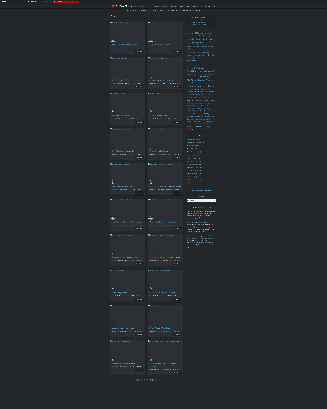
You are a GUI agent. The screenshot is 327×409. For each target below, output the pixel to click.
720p (181, 6)
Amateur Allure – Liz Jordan (122, 328)
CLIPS (157, 6)
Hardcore (212, 46)
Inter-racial (199, 49)
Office (197, 110)
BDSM (197, 77)
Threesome (191, 61)
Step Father (189, 121)
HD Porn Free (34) (195, 174)
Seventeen (203, 116)
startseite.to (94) (193, 146)
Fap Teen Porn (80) (194, 152)
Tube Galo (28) (194, 183)
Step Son (209, 121)
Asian (207, 36)
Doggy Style (200, 91)
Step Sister (204, 121)
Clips (210, 42)
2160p (201, 33)
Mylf (202, 105)
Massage (201, 103)
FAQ (201, 6)
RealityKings (190, 116)
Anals (188, 74)
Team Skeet (200, 58)
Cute (209, 89)
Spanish (193, 119)
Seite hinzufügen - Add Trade (201, 190)
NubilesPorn (190, 55)
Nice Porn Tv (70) (193, 155)
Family (202, 46)
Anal (200, 36)
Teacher (201, 123)
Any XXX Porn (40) (194, 164)
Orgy (201, 111)
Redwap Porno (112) (195, 139)
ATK (199, 74)
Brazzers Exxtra (202, 83)
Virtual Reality (173, 6)
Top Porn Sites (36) (195, 167)
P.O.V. (195, 55)
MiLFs (194, 106)
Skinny (212, 116)
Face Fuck (204, 94)
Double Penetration (209, 91)
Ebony (194, 46)
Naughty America (191, 108)
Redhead (189, 58)
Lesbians (198, 52)
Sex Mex (208, 116)
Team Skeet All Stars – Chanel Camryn (165, 257)
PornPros (189, 114)
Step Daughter (206, 119)
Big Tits (195, 39)
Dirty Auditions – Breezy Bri (122, 151)
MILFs (204, 52)
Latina (188, 52)
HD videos (193, 49)
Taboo (193, 123)
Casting (205, 86)
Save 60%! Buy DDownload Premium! (66, 2)
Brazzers (189, 43)
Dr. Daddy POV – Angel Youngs (124, 45)
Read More (139, 51)
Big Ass (212, 36)
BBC (194, 77)
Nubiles (208, 108)
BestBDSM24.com (34, 2)
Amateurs (195, 36)
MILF (189, 106)
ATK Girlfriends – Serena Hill (123, 364)
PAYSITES (164, 6)
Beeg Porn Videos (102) (196, 143)
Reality (211, 55)
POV (206, 55)
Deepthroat (190, 91)
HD (189, 49)
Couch (188, 89)
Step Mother (196, 121)
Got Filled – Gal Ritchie (120, 116)
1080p (187, 6)
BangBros (211, 74)
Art (204, 36)
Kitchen (199, 100)
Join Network (47, 2)
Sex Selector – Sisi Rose (121, 80)
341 (151, 380)
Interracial (206, 50)
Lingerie (196, 103)
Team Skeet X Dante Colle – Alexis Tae (165, 186)
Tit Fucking (207, 127)
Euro (199, 46)
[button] (324, 2)
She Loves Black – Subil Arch (123, 186)
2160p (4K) (194, 6)
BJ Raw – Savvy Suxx (158, 116)
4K (188, 33)
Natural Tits (206, 105)
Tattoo (196, 123)
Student (189, 123)
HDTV (204, 98)
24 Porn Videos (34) (195, 170)
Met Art (210, 103)
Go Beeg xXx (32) (194, 177)
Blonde (202, 39)
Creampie (190, 46)
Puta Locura (199, 114)
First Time (195, 98)
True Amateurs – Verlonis (159, 45)
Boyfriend (189, 83)
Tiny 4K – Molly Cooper (158, 151)
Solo (194, 58)
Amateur (189, 36)
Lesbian (193, 52)
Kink (196, 100)
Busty (204, 43)
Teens (205, 58)
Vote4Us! (207, 6)
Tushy (212, 126)
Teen (213, 124)
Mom (207, 52)
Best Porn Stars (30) (195, 180)
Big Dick (189, 39)
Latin (210, 49)
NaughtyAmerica (201, 108)
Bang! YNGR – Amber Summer (162, 293)
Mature (205, 103)
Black (196, 80)
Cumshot (204, 89)
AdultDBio (208, 33)
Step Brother (199, 119)
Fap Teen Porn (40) (194, 161)
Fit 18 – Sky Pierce (119, 293)
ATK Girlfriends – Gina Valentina (124, 257)
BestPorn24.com (20, 2)
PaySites (201, 55)
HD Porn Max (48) (194, 158)
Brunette (196, 42)
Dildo (195, 91)
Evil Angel (198, 94)
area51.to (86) (192, 149)
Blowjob (209, 39)
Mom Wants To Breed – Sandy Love (126, 222)
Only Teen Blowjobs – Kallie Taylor (163, 222)
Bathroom (189, 77)
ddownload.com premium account (201, 242)
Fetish (207, 46)
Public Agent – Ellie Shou (159, 328)
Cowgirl (192, 89)
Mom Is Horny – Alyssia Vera (161, 80)
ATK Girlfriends (204, 74)
